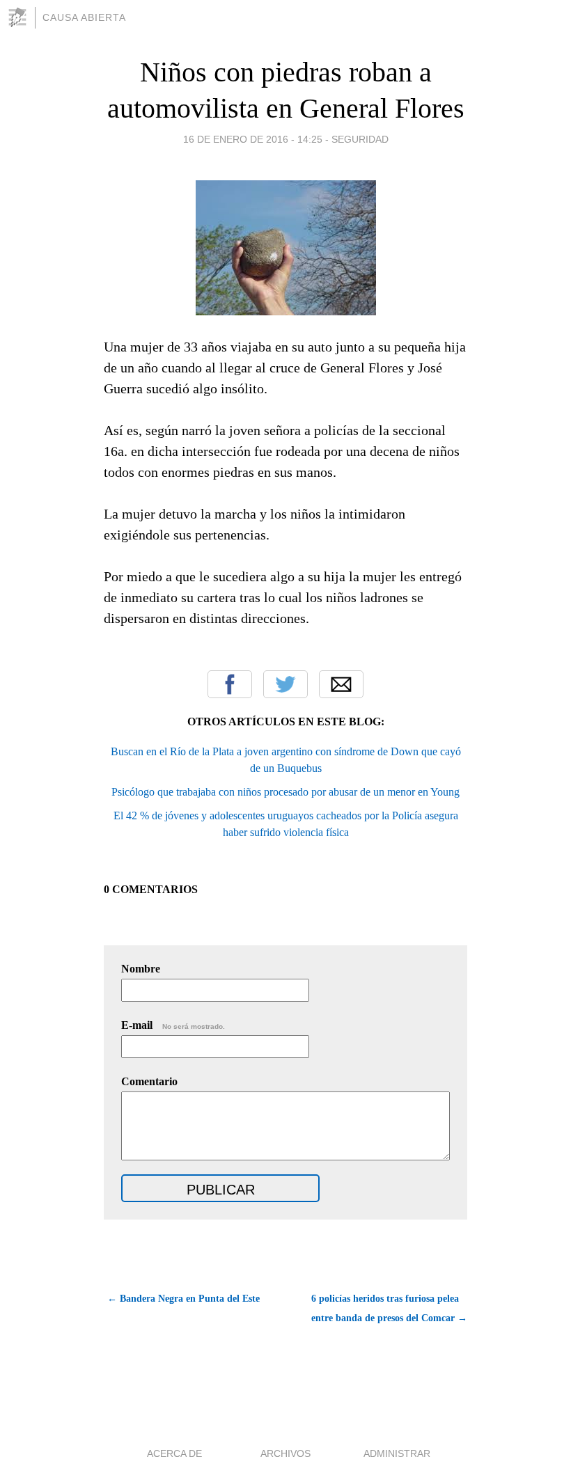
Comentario (149, 1081)
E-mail (173, 1025)
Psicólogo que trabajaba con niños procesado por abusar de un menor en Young (285, 792)
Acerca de (174, 1453)
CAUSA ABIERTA (84, 17)
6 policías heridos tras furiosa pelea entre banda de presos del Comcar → (389, 1308)
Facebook (230, 684)
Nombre (140, 969)
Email (341, 684)
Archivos (285, 1453)
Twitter (285, 684)
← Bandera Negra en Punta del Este (183, 1298)
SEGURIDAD (360, 139)
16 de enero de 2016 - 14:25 (252, 139)
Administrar (396, 1453)
